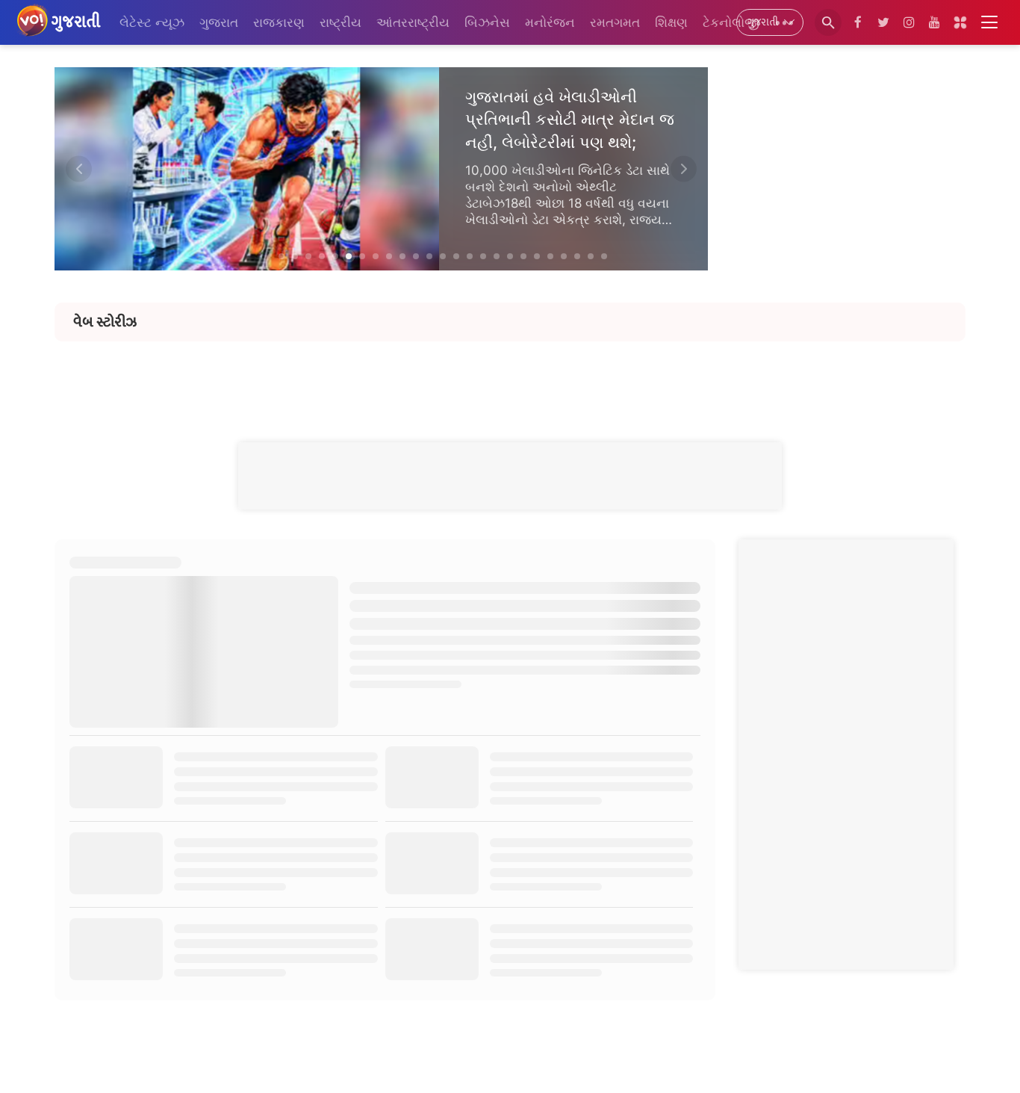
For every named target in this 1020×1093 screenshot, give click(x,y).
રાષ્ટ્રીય (340, 22)
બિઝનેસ (487, 22)
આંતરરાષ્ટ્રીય (413, 22)
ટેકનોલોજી (731, 22)
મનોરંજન (550, 22)
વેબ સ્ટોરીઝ (105, 322)
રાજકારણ (279, 22)
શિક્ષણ (671, 22)
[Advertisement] (510, 375)
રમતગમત (615, 22)
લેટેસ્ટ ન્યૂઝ (151, 22)
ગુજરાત (218, 22)
